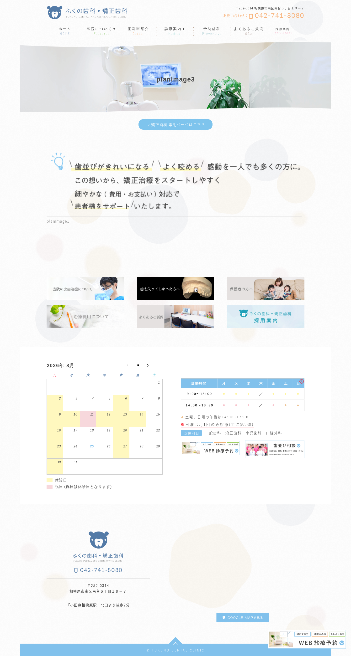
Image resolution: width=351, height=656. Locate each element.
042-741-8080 (279, 16)
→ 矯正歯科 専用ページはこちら (175, 124)
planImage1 (58, 221)
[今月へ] (137, 367)
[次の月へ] (154, 367)
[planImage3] (174, 180)
